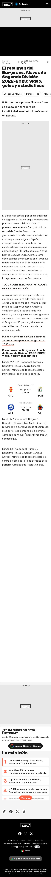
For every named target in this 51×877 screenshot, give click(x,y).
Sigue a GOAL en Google (28, 746)
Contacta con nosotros (16, 841)
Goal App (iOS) (16, 847)
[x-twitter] (31, 834)
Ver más (25, 798)
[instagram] (25, 834)
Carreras (26, 843)
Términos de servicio (35, 841)
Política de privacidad (12, 843)
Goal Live (28, 847)
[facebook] (20, 834)
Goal (17, 869)
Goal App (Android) (39, 843)
